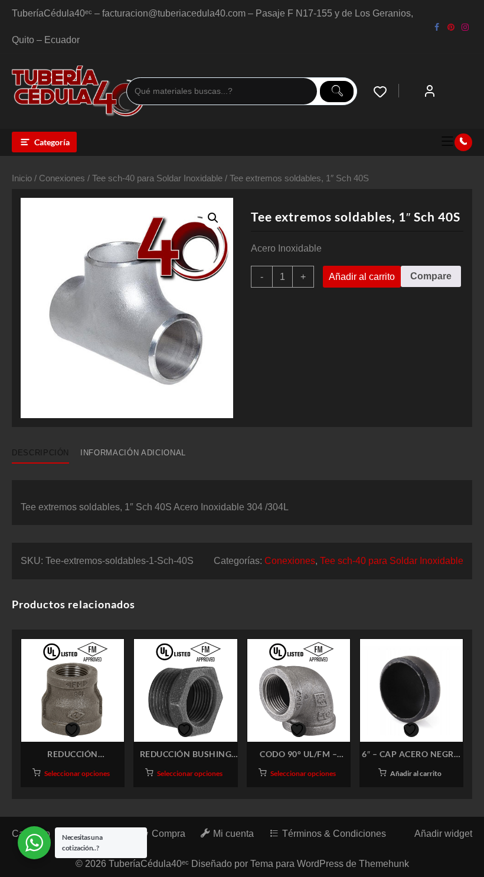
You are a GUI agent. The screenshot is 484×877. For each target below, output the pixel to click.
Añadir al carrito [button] (416, 773)
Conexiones (62, 178)
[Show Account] (430, 91)
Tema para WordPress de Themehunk (329, 864)
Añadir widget (443, 834)
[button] (213, 218)
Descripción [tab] (40, 452)
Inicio (22, 178)
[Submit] (337, 91)
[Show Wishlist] (386, 91)
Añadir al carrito (362, 277)
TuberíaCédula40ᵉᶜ (149, 864)
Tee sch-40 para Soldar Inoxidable (157, 178)
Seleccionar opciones (77, 773)
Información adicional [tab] (133, 452)
